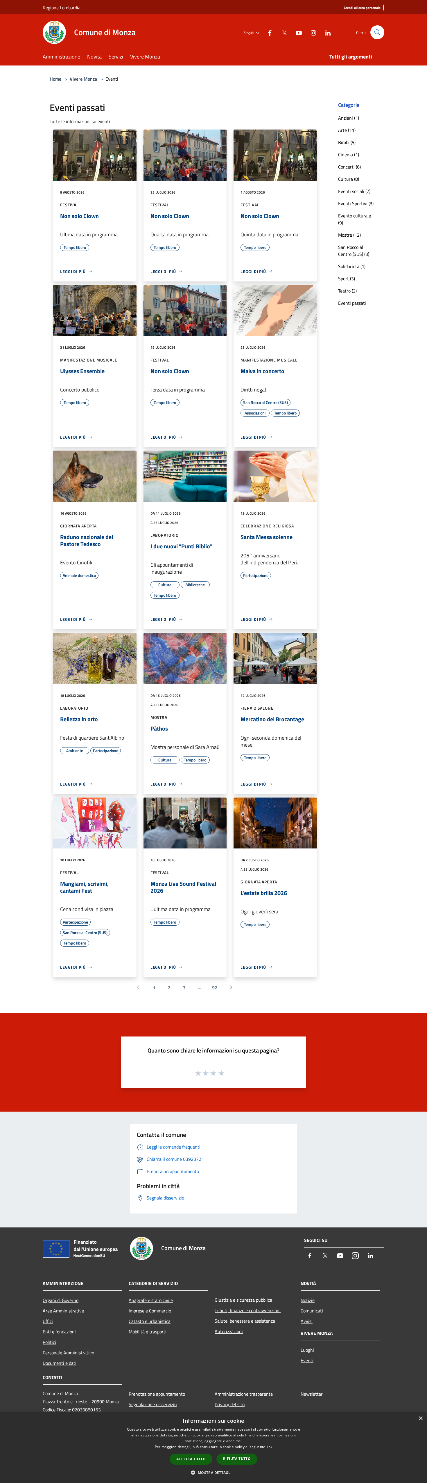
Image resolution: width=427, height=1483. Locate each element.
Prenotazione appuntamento (157, 1393)
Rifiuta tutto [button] (237, 1458)
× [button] (420, 1418)
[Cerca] (377, 32)
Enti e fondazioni (59, 1331)
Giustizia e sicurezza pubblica (243, 1299)
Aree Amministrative (63, 1310)
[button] (213, 1472)
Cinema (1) (348, 154)
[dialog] (213, 1447)
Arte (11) (347, 130)
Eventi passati (352, 303)
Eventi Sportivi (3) (356, 203)
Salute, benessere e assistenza (245, 1320)
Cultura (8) (348, 179)
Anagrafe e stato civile (151, 1300)
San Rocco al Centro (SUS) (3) (353, 251)
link (269, 1446)
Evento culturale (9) (354, 219)
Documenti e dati (59, 1363)
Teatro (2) (347, 290)
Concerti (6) (349, 166)
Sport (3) (346, 278)
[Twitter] (282, 32)
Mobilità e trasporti (147, 1331)
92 (214, 987)
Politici (49, 1342)
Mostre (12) (349, 234)
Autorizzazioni (229, 1331)
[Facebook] (267, 32)
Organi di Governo (60, 1300)
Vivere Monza (84, 78)
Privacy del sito (230, 1404)
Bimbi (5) (347, 142)
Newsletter (312, 1393)
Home (55, 78)
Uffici (48, 1321)
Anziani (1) (348, 117)
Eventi (307, 1360)
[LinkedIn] (325, 32)
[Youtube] (296, 32)
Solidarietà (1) (351, 266)
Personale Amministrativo (68, 1352)
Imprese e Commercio (150, 1310)
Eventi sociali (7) (354, 191)
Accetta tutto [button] (191, 1459)
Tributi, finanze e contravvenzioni (248, 1310)
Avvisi (307, 1321)
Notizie (308, 1300)
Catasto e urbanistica (150, 1321)
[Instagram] (311, 32)
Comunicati (312, 1310)
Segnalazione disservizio (153, 1404)
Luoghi (307, 1349)
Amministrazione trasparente (244, 1393)
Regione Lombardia (61, 7)
